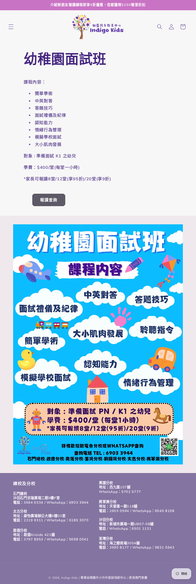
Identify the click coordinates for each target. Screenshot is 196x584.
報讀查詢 (48, 199)
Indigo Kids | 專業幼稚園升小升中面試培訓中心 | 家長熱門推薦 (104, 577)
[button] (11, 27)
